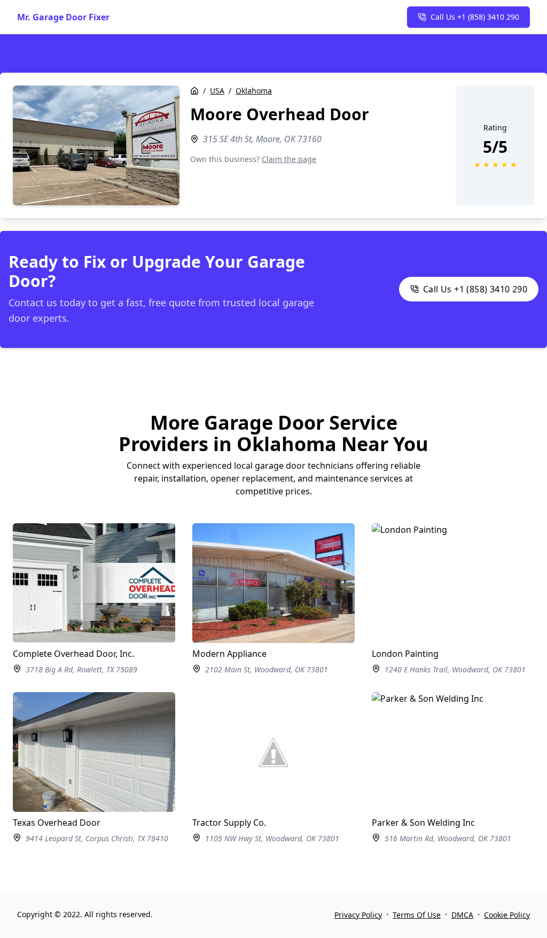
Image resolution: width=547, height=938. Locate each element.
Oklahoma (254, 91)
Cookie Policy (507, 915)
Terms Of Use (417, 915)
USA (217, 91)
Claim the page (289, 159)
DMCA (462, 915)
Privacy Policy (358, 915)
